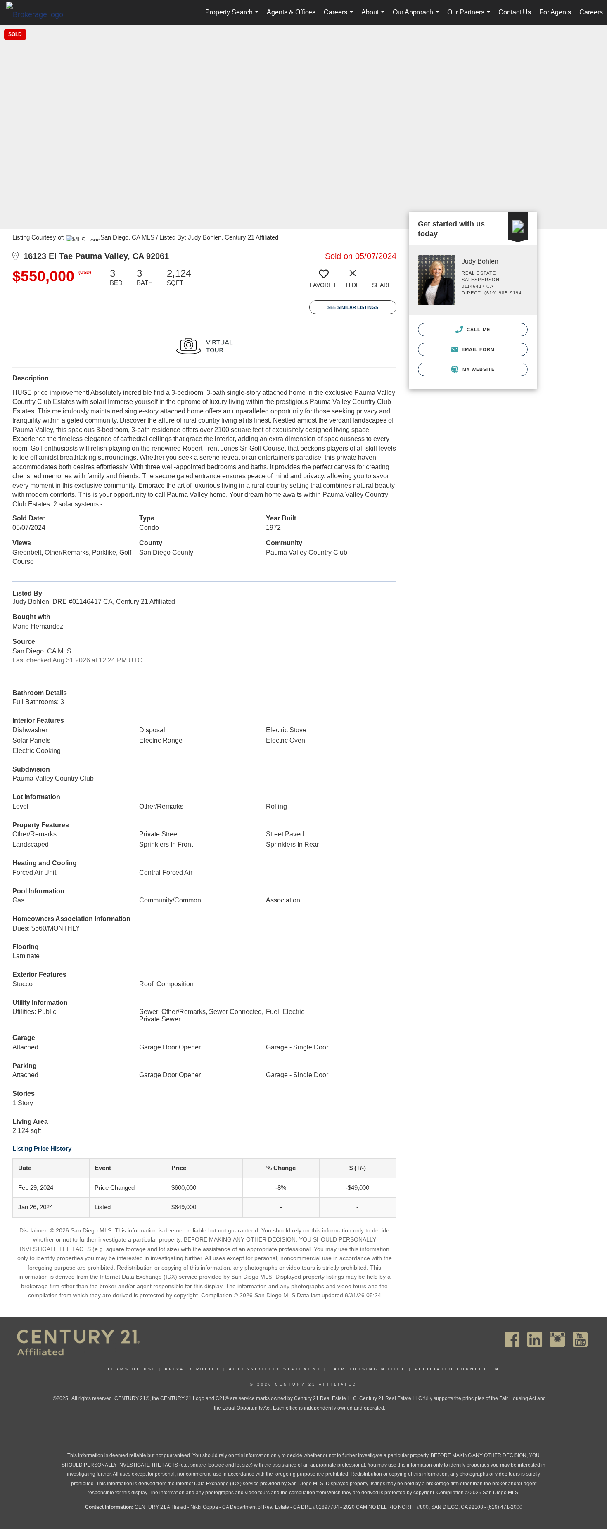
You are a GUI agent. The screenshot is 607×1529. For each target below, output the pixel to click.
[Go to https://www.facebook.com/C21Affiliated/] (512, 1339)
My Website (477, 369)
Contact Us (514, 12)
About (374, 17)
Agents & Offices (291, 12)
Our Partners (470, 17)
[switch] (323, 281)
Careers (340, 17)
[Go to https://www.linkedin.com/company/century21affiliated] (534, 1339)
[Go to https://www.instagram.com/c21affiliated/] (557, 1339)
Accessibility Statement (275, 1369)
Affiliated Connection (457, 1369)
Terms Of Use (131, 1369)
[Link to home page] (38, 14)
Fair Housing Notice (368, 1369)
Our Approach (417, 17)
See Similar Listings (352, 307)
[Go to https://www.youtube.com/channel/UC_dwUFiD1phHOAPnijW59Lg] (580, 1339)
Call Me (477, 329)
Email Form (477, 349)
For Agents (555, 12)
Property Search (233, 17)
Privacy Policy (193, 1369)
